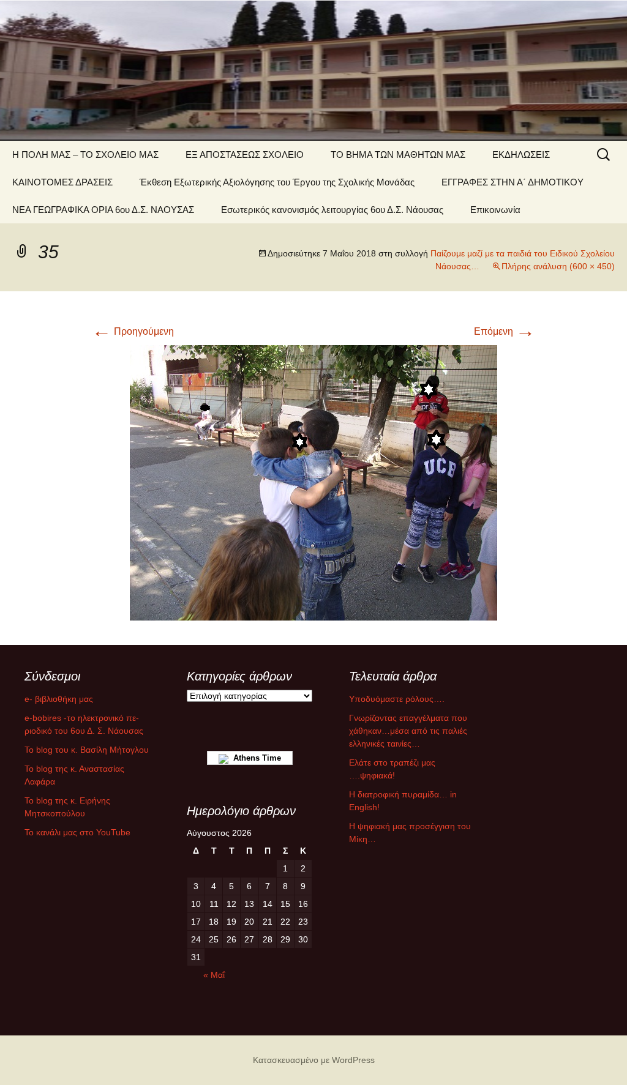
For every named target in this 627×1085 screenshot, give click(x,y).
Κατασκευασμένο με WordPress (314, 1060)
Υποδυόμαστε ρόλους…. (397, 699)
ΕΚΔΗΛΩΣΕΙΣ (521, 154)
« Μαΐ (214, 975)
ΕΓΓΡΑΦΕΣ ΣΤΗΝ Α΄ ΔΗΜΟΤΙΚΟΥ (512, 182)
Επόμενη (504, 331)
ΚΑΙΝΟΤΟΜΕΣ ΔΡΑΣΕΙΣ (62, 182)
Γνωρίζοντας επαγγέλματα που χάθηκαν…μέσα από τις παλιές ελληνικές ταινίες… (408, 730)
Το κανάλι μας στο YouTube (77, 832)
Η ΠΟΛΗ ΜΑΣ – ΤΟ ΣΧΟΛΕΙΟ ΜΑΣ (85, 154)
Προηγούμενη (133, 331)
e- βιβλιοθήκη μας (58, 699)
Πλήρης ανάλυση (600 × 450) (558, 266)
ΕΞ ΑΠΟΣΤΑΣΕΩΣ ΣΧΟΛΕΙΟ (245, 154)
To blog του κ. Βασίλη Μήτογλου (86, 750)
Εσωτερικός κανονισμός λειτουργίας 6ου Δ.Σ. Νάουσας (332, 209)
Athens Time (254, 757)
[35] (313, 482)
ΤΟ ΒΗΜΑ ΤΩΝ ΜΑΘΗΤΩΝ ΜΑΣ (398, 154)
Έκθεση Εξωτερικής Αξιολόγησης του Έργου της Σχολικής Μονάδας (277, 182)
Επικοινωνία (495, 209)
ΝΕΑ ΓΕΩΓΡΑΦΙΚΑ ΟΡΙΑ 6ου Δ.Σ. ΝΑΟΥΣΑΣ (103, 209)
